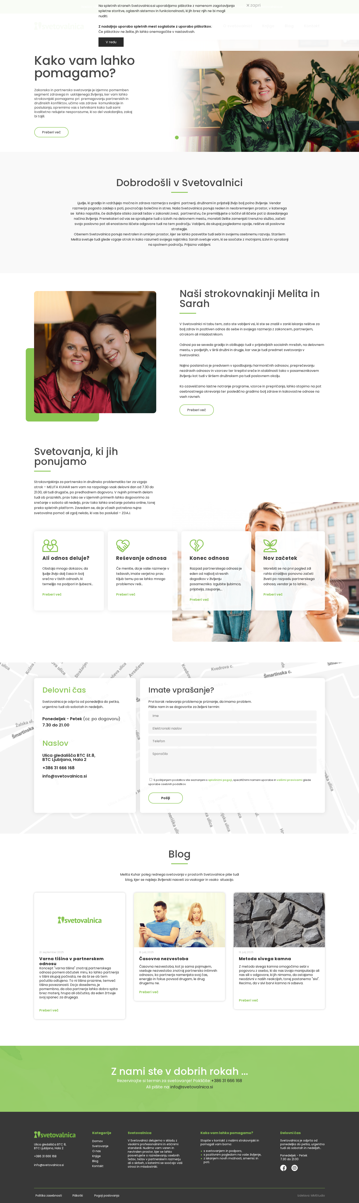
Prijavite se (179, 658)
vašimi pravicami (167, 644)
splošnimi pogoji (201, 639)
